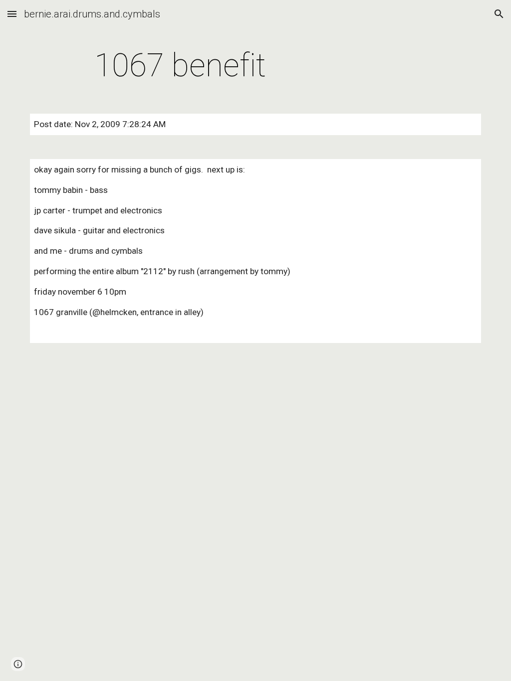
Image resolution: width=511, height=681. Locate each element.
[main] (180, 66)
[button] (12, 13)
